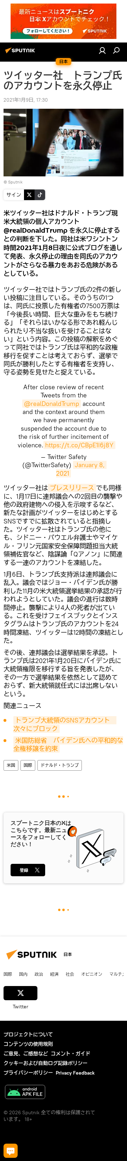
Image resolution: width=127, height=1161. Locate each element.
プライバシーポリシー (28, 1073)
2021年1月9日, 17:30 (26, 100)
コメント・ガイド (70, 1053)
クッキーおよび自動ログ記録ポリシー (45, 1063)
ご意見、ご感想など (26, 1053)
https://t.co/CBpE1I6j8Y (79, 445)
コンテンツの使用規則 (28, 1044)
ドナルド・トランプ (60, 765)
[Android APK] (25, 1093)
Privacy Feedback (75, 1073)
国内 (23, 974)
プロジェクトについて (28, 1034)
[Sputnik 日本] (21, 53)
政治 (39, 974)
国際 (28, 765)
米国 (11, 765)
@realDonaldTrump (51, 404)
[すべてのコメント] (11, 1151)
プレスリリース (72, 488)
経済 (54, 974)
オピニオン (91, 974)
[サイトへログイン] (102, 50)
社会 (70, 974)
